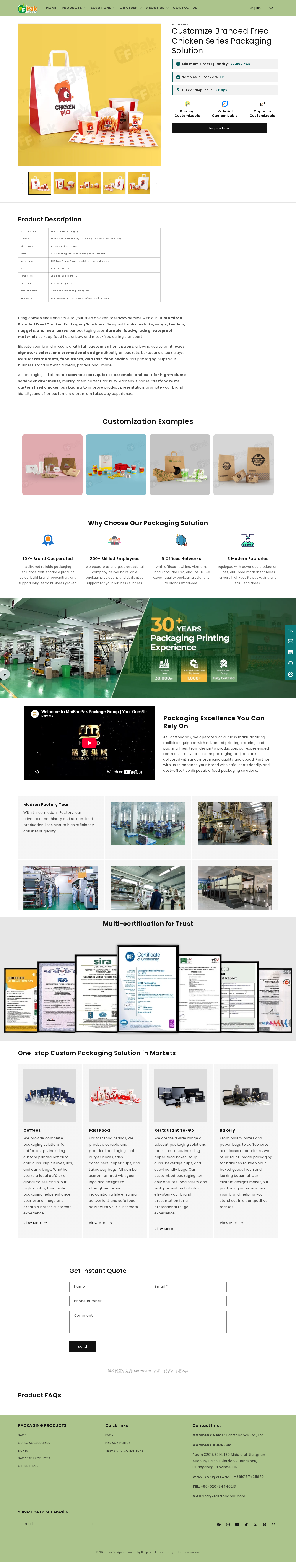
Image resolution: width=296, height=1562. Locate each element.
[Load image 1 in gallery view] (40, 183)
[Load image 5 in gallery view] (139, 183)
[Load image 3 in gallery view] (89, 183)
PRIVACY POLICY (118, 1443)
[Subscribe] (91, 1524)
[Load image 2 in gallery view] (64, 183)
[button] (73, 8)
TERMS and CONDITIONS (124, 1450)
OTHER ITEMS (28, 1466)
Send (82, 1346)
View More (32, 1222)
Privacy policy (164, 1552)
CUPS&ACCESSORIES (34, 1443)
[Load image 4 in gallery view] (114, 183)
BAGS (22, 1435)
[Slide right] (156, 183)
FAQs (109, 1435)
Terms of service (189, 1552)
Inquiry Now (219, 128)
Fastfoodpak (115, 1552)
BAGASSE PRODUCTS (34, 1458)
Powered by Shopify (138, 1552)
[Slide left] (23, 183)
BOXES (23, 1450)
